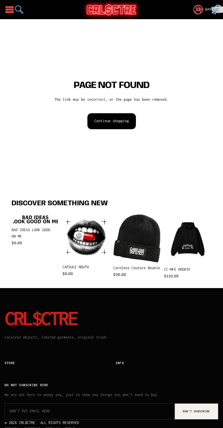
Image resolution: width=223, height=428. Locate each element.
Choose (207, 255)
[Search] (19, 9)
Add (105, 252)
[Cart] (216, 9)
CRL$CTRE (41, 318)
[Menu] (9, 9)
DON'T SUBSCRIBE (196, 411)
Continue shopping (111, 121)
